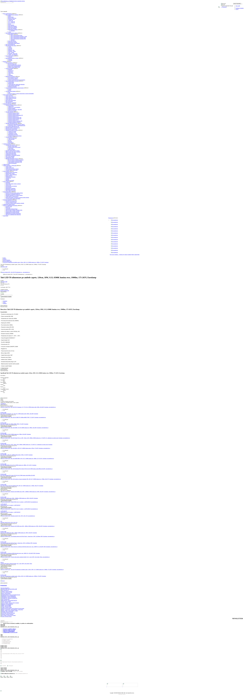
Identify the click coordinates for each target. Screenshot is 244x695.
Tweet (4, 302)
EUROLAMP (3, 412)
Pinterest (4, 303)
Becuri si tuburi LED (5, 290)
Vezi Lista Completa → (114, 254)
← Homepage (224, 6)
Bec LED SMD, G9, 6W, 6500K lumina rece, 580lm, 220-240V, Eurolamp (16, 434)
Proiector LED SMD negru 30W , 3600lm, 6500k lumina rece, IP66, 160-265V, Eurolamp (19, 532)
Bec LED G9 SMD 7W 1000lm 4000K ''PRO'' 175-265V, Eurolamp (14, 424)
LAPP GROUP (4, 504)
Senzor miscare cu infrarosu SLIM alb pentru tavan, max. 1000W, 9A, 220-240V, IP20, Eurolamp (20, 553)
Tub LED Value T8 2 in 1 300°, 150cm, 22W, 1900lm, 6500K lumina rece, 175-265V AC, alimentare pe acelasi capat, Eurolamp (26, 444)
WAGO (2, 562)
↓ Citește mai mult (4, 368)
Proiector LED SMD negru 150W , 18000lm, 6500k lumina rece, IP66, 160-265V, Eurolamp (19, 498)
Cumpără (9, 296)
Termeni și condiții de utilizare (9, 629)
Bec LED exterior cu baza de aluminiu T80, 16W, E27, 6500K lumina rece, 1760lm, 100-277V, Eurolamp (22, 485)
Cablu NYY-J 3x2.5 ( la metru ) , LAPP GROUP (10, 512)
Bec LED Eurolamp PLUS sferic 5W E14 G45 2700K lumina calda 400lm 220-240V (18, 475)
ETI (1, 521)
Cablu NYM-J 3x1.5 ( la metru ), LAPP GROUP (10, 505)
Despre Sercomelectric (8, 639)
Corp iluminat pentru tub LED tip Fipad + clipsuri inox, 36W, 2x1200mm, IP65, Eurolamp (19, 543)
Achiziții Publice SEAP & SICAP (10, 632)
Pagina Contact (6, 640)
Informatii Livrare (7, 641)
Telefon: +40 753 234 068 (17, 671)
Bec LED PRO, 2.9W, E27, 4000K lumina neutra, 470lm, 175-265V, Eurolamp (17, 454)
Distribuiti (5, 301)
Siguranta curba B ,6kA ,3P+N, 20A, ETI (9, 522)
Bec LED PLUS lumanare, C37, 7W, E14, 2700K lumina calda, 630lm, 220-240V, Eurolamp (19, 413)
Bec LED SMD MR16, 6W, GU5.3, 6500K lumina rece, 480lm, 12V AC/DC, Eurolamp (18, 465)
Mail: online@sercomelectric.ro (22, 673)
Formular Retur (6, 643)
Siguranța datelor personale (9, 630)
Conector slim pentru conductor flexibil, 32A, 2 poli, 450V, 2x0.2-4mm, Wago (16, 563)
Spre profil (238, 5)
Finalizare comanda (239, 8)
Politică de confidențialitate (9, 631)
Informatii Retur (6, 642)
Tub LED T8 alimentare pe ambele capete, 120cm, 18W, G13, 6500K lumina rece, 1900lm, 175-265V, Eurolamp (23, 576)
